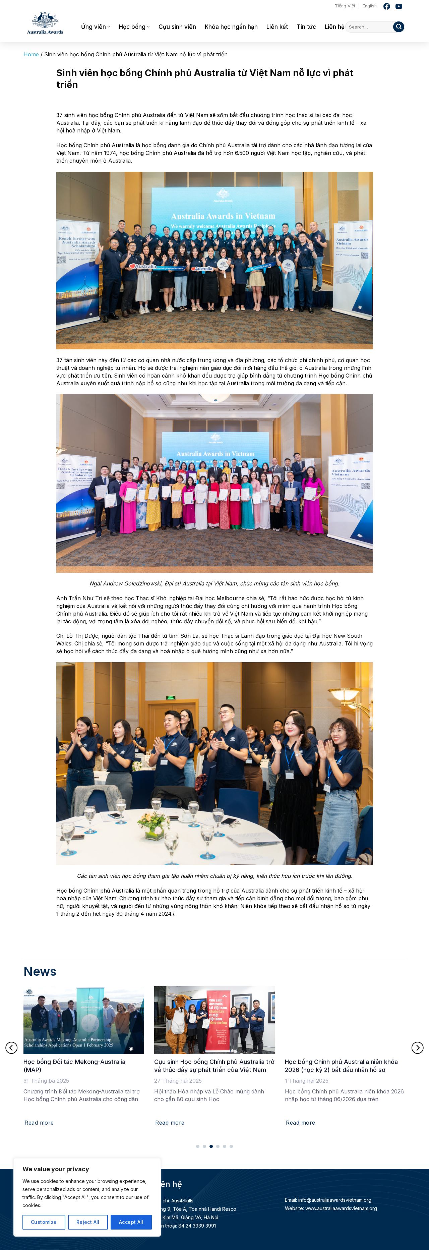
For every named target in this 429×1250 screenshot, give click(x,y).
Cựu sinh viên (177, 26)
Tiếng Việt (345, 5)
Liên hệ (335, 26)
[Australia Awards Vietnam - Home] (47, 23)
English (370, 5)
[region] (87, 1197)
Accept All (131, 1222)
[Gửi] (398, 27)
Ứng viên (93, 26)
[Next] (418, 1048)
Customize (44, 1222)
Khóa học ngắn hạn (231, 26)
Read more (42, 1122)
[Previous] (11, 1048)
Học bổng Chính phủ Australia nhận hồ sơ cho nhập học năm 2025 (215, 1065)
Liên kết (277, 26)
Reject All (88, 1222)
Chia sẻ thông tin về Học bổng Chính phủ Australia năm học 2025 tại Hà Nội (346, 1065)
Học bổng (132, 26)
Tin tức (306, 26)
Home (31, 54)
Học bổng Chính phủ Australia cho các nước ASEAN (80, 1065)
